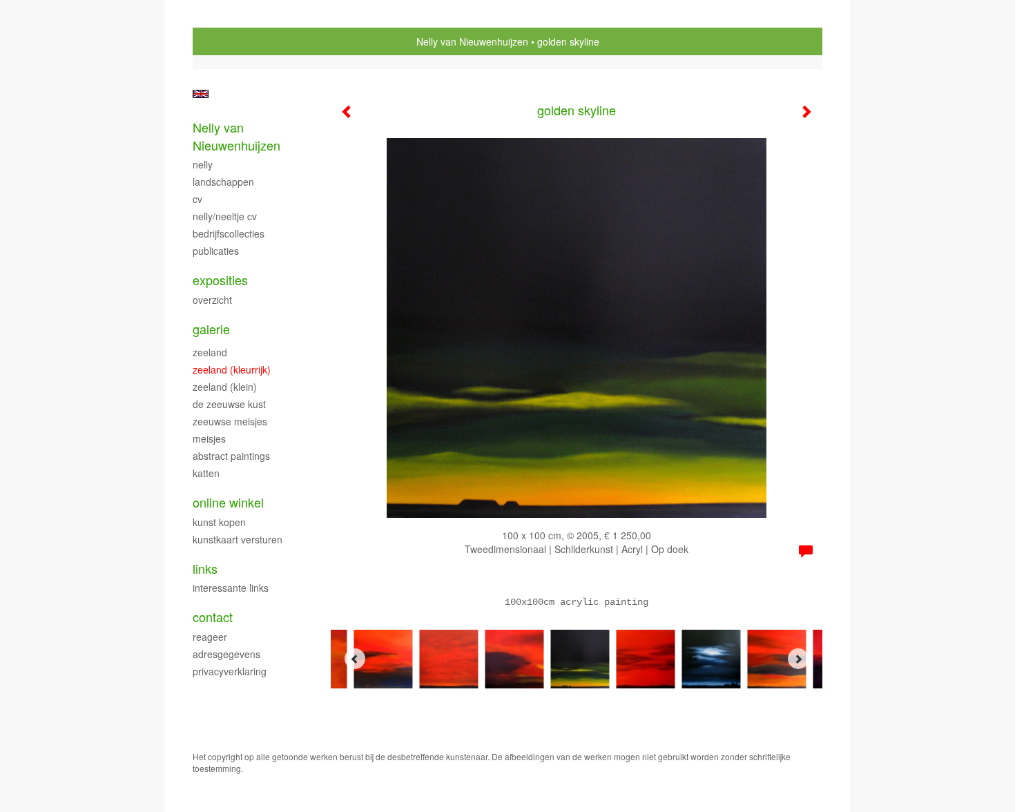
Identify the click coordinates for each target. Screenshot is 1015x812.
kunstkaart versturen (237, 539)
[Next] (798, 658)
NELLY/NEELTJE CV (225, 216)
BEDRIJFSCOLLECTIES (228, 233)
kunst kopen (219, 522)
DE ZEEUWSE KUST (229, 404)
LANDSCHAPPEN (223, 181)
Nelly (203, 164)
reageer (210, 637)
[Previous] (355, 658)
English (201, 94)
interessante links (231, 587)
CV (197, 199)
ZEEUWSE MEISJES (230, 421)
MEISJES (209, 438)
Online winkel (228, 502)
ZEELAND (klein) (225, 387)
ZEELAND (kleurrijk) (232, 369)
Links (205, 568)
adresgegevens (226, 654)
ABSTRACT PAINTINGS (231, 456)
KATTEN (206, 473)
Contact (213, 617)
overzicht (212, 300)
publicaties (216, 251)
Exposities (220, 280)
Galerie (211, 329)
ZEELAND (210, 352)
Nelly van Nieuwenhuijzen (472, 41)
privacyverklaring (230, 671)
